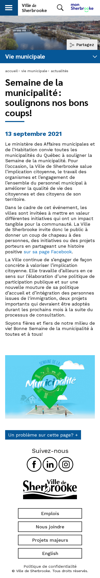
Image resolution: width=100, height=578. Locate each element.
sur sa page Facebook (48, 251)
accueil (11, 71)
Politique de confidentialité (50, 566)
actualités (59, 71)
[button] (8, 6)
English (50, 553)
